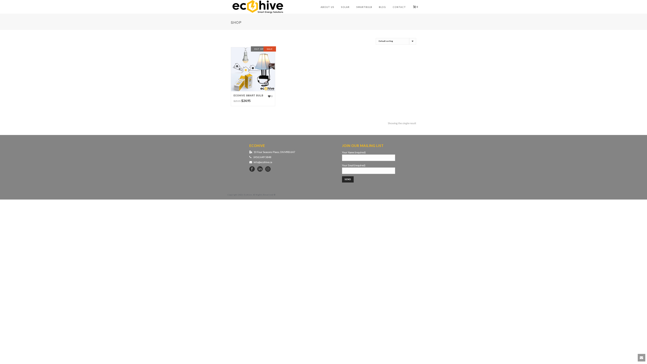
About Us (327, 7)
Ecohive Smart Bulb (248, 95)
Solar (345, 7)
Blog (382, 7)
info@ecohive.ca (263, 162)
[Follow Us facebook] (252, 169)
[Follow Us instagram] (268, 169)
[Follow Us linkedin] (260, 169)
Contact (399, 7)
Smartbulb (364, 7)
